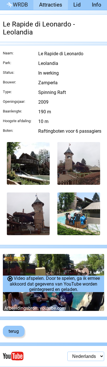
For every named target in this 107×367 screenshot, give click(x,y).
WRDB (20, 4)
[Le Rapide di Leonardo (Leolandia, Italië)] (28, 163)
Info (96, 4)
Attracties (50, 4)
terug (14, 331)
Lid (77, 4)
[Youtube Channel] (28, 356)
